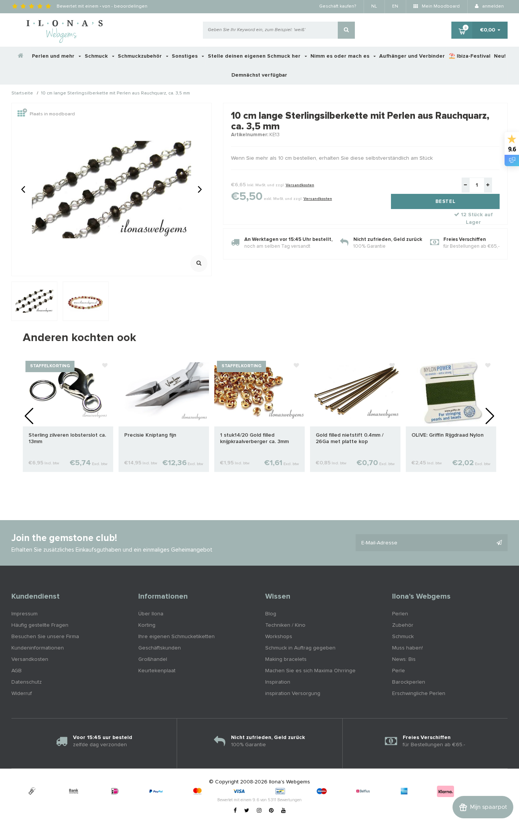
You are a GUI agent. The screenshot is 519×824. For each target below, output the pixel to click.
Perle (398, 670)
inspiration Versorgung (292, 693)
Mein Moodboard (440, 6)
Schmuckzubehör (140, 56)
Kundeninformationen (37, 648)
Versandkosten (300, 185)
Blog (270, 613)
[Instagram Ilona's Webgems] (259, 811)
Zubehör (402, 625)
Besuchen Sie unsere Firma (45, 636)
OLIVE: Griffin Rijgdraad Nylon (447, 435)
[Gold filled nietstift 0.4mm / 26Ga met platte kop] (355, 392)
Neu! (500, 56)
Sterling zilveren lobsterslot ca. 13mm (67, 438)
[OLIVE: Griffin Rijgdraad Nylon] (451, 392)
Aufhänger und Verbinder (412, 56)
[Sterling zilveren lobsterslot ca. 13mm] (68, 392)
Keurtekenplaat (157, 670)
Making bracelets (286, 659)
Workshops (278, 636)
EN (395, 6)
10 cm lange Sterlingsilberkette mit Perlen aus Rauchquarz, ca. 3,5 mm (115, 93)
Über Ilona (150, 613)
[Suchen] (346, 30)
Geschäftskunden (159, 648)
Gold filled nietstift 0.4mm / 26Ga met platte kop (349, 438)
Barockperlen (408, 682)
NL (374, 6)
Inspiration (277, 682)
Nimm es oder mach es (340, 56)
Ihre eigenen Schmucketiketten (176, 636)
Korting (146, 625)
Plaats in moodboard (52, 114)
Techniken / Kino (285, 625)
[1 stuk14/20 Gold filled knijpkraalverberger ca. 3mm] (259, 392)
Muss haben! (407, 648)
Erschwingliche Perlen (418, 693)
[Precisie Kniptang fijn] (164, 392)
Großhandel (152, 659)
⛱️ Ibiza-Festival (470, 56)
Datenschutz (26, 682)
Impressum (24, 613)
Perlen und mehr (54, 56)
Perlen (400, 613)
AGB (16, 670)
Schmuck (97, 56)
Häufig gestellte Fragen (39, 625)
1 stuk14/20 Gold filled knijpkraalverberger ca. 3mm (254, 438)
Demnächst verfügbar (259, 75)
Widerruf (21, 693)
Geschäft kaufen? (337, 6)
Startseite (22, 93)
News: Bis (404, 659)
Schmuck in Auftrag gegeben (300, 648)
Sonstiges (185, 56)
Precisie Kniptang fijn (150, 435)
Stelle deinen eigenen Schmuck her (255, 56)
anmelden (492, 6)
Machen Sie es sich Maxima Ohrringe (310, 670)
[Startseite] (20, 56)
